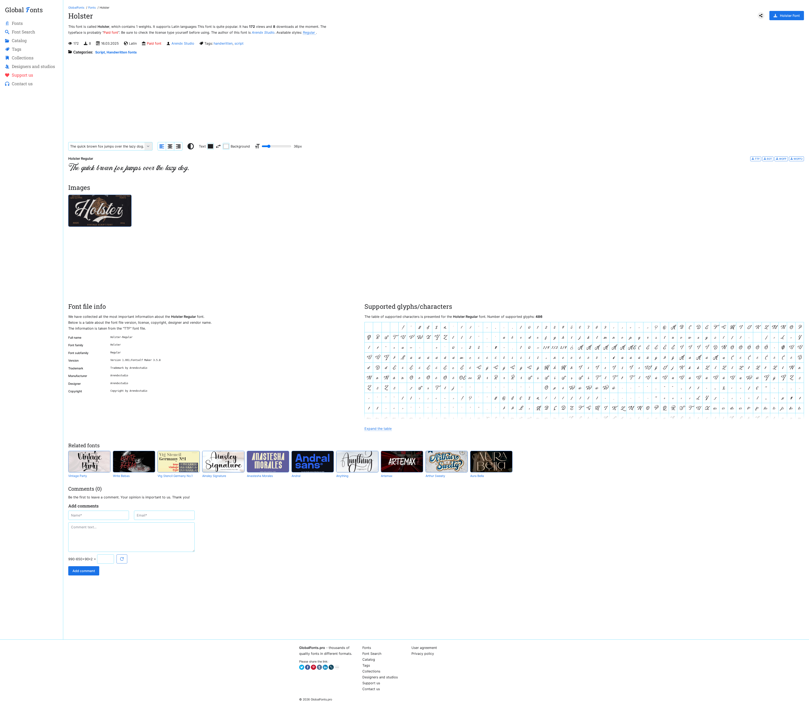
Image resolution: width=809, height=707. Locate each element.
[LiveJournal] (331, 667)
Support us (371, 683)
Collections (371, 671)
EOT (769, 158)
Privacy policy (422, 653)
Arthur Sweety (435, 476)
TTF (757, 158)
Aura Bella (477, 476)
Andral (296, 476)
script (239, 43)
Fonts (366, 648)
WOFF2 (797, 158)
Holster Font (790, 15)
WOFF (782, 158)
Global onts (24, 10)
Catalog (368, 659)
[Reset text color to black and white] (191, 146)
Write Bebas (121, 476)
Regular (309, 32)
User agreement (424, 648)
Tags (366, 665)
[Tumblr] (319, 667)
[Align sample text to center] (170, 146)
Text (202, 146)
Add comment (83, 571)
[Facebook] (307, 667)
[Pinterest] (313, 667)
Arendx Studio (263, 32)
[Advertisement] (31, 158)
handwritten (223, 43)
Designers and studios (380, 677)
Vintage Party (77, 476)
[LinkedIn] (325, 667)
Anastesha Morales (260, 476)
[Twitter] (301, 667)
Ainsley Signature (214, 476)
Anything (342, 476)
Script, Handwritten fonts (116, 52)
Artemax (386, 476)
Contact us (371, 689)
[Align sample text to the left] (162, 146)
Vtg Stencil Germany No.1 (175, 476)
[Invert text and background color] (218, 146)
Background (240, 146)
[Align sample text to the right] (178, 146)
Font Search (371, 653)
